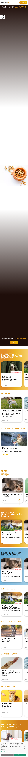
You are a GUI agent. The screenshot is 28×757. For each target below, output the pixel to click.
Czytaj (14, 342)
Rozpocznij (23, 2)
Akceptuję (20, 754)
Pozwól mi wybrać (5, 751)
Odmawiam (7, 754)
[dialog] (14, 749)
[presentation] (1, 462)
